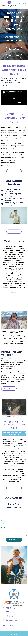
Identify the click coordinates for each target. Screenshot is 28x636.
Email (2, 520)
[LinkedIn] (8, 625)
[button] (3, 216)
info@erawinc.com (11, 620)
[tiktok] (12, 625)
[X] (3, 625)
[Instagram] (6, 625)
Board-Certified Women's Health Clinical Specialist (14, 342)
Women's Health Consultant (14, 339)
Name (2, 513)
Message (4, 527)
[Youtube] (10, 625)
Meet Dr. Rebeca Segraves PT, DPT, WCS (14, 332)
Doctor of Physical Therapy (14, 336)
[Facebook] (5, 625)
